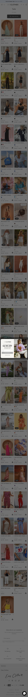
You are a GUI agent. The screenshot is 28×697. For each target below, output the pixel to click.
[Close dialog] (1, 339)
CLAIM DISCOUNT (7, 352)
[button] (24, 693)
